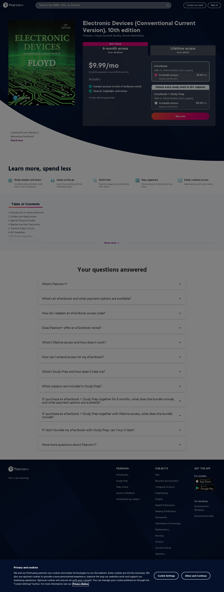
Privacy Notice (81, 584)
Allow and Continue (196, 576)
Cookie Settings (166, 576)
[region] (112, 575)
